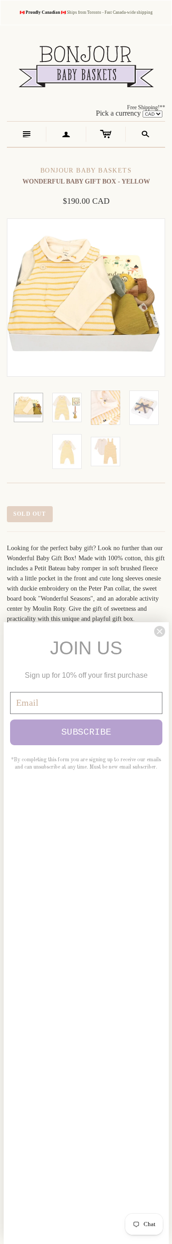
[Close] (159, 631)
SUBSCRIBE (86, 732)
